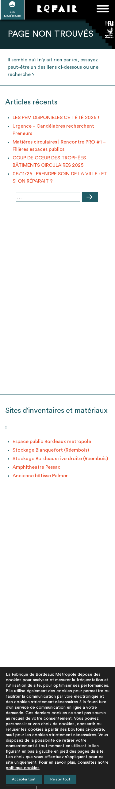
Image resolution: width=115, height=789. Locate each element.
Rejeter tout (60, 779)
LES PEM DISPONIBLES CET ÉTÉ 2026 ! (56, 117)
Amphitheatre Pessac (36, 467)
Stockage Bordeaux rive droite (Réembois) (60, 458)
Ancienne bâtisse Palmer (40, 475)
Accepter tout (24, 779)
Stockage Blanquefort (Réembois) (51, 450)
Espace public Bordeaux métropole (52, 441)
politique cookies (23, 768)
